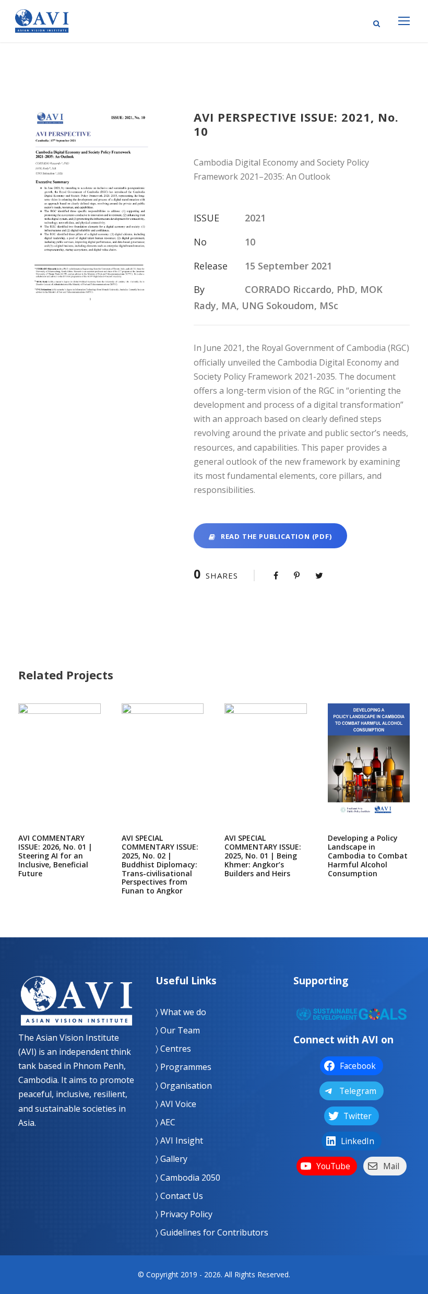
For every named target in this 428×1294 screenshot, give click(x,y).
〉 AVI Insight (179, 1140)
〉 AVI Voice (176, 1104)
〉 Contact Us (179, 1196)
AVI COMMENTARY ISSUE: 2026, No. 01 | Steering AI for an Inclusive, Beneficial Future (59, 772)
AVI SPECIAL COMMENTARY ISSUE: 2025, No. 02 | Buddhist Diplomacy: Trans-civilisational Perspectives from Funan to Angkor (162, 772)
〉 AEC (165, 1122)
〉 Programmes (183, 1067)
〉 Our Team (178, 1030)
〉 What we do (181, 1012)
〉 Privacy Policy (184, 1214)
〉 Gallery (171, 1158)
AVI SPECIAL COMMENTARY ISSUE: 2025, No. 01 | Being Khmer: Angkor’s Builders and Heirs (265, 772)
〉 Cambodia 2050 (188, 1177)
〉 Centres (173, 1048)
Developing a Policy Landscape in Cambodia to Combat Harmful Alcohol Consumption (369, 772)
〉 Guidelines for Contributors (212, 1232)
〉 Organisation (184, 1085)
